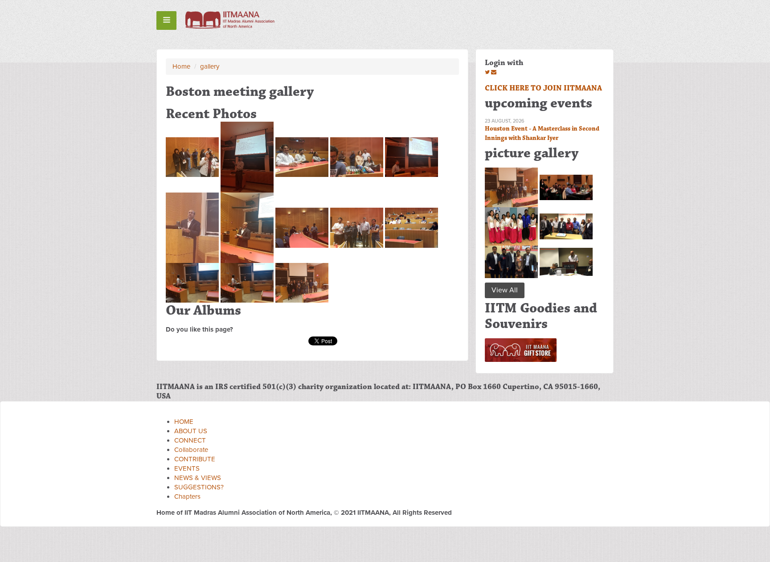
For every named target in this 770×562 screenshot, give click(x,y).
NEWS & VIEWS (197, 478)
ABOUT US (190, 431)
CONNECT (190, 440)
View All (504, 290)
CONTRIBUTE (194, 459)
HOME (183, 422)
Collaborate (191, 450)
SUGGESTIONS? (199, 487)
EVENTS (187, 468)
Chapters (187, 496)
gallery (209, 66)
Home (181, 66)
